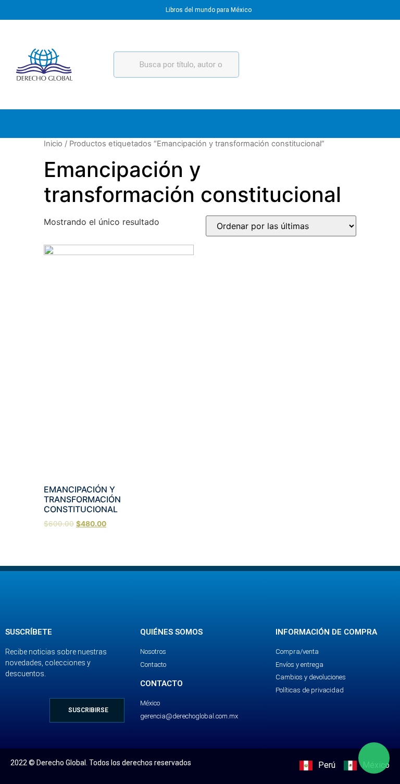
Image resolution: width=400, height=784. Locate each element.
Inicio (53, 143)
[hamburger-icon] (378, 124)
